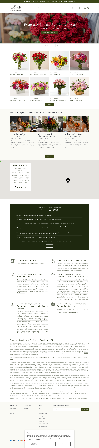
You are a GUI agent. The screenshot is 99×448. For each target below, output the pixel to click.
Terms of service (43, 426)
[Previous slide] (42, 45)
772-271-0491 (13, 369)
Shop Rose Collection (49, 32)
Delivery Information (44, 416)
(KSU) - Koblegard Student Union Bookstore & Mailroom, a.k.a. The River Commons (72, 289)
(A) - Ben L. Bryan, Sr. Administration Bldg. (69, 279)
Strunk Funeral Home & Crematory (34, 291)
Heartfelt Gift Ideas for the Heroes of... (21, 135)
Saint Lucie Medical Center (75, 270)
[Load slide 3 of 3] (50, 45)
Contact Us (41, 411)
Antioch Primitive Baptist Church (38, 318)
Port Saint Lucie (27, 263)
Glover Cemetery (38, 283)
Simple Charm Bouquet (36, 100)
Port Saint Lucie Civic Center (76, 311)
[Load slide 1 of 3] (45, 45)
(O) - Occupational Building (71, 294)
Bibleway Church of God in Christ (26, 324)
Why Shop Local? (43, 413)
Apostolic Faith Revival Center (39, 319)
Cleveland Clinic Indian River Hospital (67, 263)
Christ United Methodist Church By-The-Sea (35, 331)
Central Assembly (21, 328)
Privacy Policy (37, 439)
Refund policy (42, 421)
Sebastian (35, 263)
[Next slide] (53, 45)
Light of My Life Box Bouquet (18, 100)
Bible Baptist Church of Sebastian (38, 323)
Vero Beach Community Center (69, 312)
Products (12, 413)
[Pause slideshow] (57, 45)
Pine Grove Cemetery (30, 288)
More (49, 246)
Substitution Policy (43, 423)
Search (26, 408)
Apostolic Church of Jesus (24, 319)
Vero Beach (41, 263)
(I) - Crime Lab (67, 288)
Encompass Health (75, 265)
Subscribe (85, 409)
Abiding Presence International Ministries (34, 313)
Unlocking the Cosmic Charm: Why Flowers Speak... (75, 135)
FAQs (40, 408)
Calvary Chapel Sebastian (41, 326)
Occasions (12, 411)
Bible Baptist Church (22, 323)
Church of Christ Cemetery (24, 279)
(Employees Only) (80, 284)
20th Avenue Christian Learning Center (28, 311)
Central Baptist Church (33, 328)
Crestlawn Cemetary (35, 281)
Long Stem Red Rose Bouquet (38, 74)
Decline (64, 443)
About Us (12, 416)
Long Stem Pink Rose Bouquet (58, 100)
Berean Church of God (42, 321)
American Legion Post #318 (66, 309)
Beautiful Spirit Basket (76, 100)
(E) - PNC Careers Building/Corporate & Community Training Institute (72, 281)
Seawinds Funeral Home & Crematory (33, 289)
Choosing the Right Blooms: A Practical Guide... (46, 135)
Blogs (25, 411)
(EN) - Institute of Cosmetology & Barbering (74, 283)
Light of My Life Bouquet (76, 74)
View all (49, 104)
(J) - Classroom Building (78, 288)
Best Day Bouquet (55, 74)
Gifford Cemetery (28, 283)
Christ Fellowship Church (31, 329)
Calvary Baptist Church (26, 326)
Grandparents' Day (14, 408)
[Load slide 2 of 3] (48, 45)
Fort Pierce (20, 263)
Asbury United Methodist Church (26, 321)
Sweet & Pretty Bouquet (16, 74)
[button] (38, 7)
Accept (49, 443)
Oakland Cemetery (33, 286)
